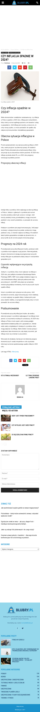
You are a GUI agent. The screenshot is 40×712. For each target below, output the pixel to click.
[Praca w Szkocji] (6, 642)
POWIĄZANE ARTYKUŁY (11, 407)
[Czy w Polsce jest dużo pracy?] (6, 427)
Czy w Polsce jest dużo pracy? (23, 425)
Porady (3, 674)
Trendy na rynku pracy (15, 52)
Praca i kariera (5, 52)
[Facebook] (17, 628)
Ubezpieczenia (6, 689)
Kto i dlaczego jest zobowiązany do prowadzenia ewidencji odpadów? (25, 650)
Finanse (4, 686)
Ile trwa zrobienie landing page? (32, 377)
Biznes (3, 677)
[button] (37, 2)
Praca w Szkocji (18, 640)
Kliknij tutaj (15, 351)
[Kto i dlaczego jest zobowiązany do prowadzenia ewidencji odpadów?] (6, 651)
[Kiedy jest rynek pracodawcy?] (6, 418)
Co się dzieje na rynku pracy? (22, 435)
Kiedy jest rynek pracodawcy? (23, 416)
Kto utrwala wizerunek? (10, 375)
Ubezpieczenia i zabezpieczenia (12, 680)
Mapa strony (20, 706)
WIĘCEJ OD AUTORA (10, 410)
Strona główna (5, 49)
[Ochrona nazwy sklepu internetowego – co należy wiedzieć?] (6, 661)
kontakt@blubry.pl (27, 623)
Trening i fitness (7, 698)
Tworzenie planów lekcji (10, 692)
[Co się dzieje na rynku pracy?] (6, 436)
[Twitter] (23, 628)
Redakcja (7, 63)
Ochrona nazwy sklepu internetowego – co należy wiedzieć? (22, 660)
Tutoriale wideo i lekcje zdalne (12, 683)
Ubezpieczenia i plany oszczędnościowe (15, 695)
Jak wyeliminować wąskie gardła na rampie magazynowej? (20, 508)
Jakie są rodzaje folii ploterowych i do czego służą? (17, 530)
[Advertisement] (20, 26)
